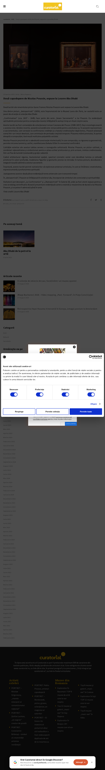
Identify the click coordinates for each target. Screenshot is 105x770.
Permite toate (86, 412)
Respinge (19, 412)
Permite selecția (52, 412)
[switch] (39, 394)
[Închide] (92, 762)
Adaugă (79, 762)
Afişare (93, 404)
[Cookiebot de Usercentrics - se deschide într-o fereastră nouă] (91, 357)
